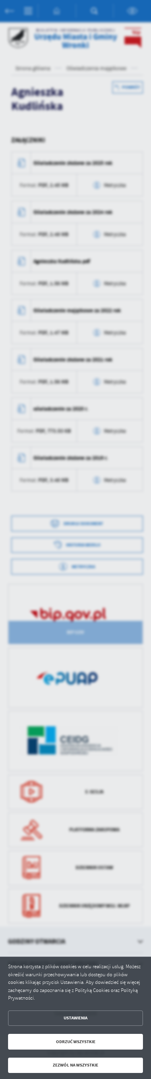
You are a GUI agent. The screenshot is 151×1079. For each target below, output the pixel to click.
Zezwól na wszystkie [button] (75, 1065)
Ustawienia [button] (75, 1018)
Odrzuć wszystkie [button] (75, 1042)
